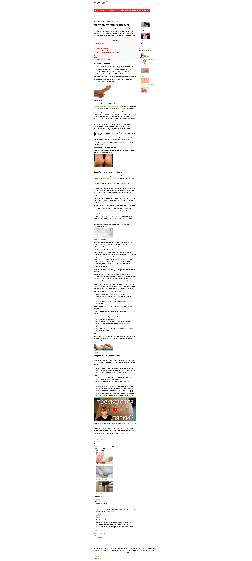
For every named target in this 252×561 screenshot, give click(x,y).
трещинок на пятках (125, 186)
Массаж (96, 57)
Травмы (121, 10)
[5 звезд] (97, 446)
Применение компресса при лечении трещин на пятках (107, 55)
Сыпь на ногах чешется (147, 94)
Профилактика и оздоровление (138, 10)
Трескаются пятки (100, 465)
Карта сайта (99, 554)
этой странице (116, 21)
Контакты (98, 556)
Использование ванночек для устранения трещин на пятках (108, 53)
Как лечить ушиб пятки (101, 479)
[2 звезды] (94, 446)
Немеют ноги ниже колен (147, 59)
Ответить (98, 514)
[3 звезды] (95, 446)
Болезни (99, 10)
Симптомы (110, 10)
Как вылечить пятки (99, 43)
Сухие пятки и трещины (102, 493)
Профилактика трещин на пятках (102, 59)
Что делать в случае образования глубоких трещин (106, 52)
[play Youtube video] (115, 409)
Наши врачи (99, 558)
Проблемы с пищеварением (101, 48)
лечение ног (121, 108)
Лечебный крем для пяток (109, 178)
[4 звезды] (96, 446)
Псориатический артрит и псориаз (149, 28)
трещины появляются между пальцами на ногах (109, 106)
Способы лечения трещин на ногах (102, 50)
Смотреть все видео (144, 48)
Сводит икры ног (145, 67)
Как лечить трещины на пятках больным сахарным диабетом (108, 46)
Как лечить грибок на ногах (101, 45)
